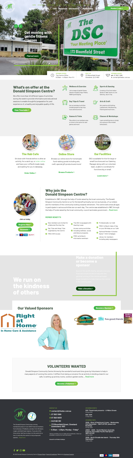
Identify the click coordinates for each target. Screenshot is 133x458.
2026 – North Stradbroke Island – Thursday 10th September (103, 438)
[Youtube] (24, 450)
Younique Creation (69, 454)
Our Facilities (102, 154)
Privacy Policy (41, 454)
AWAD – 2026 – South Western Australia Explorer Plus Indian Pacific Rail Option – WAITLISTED (100, 431)
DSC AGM (89, 415)
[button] (16, 26)
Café (55, 9)
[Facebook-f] (14, 450)
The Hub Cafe (30, 154)
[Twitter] (17, 450)
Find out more (33, 56)
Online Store (66, 154)
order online (40, 161)
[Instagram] (20, 450)
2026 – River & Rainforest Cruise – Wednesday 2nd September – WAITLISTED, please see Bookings (102, 424)
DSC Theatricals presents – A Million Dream (101, 410)
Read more (22, 437)
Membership (88, 9)
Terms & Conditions (51, 454)
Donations (63, 9)
